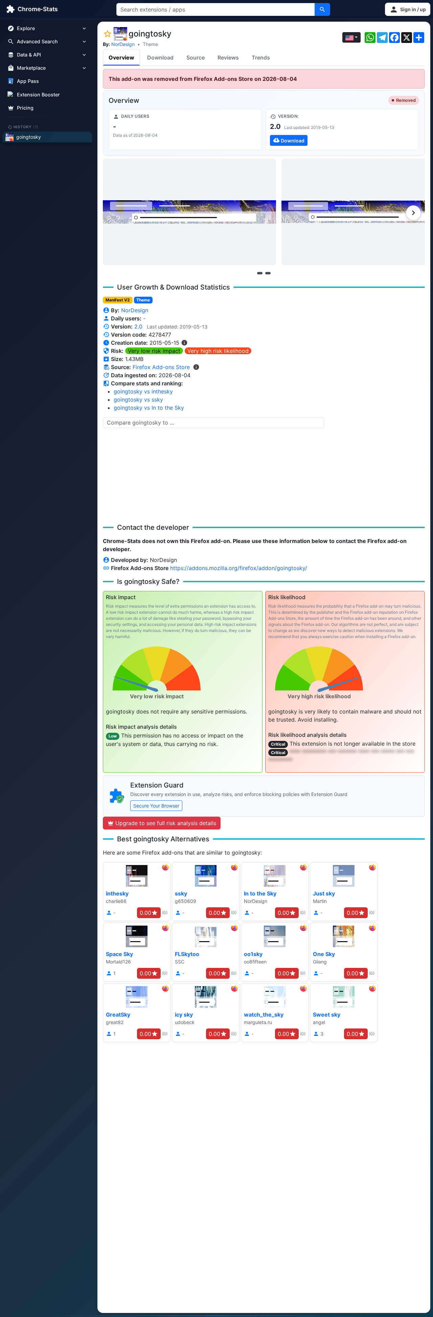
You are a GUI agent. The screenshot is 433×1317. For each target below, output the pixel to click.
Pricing (25, 108)
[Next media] (413, 212)
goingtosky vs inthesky (143, 391)
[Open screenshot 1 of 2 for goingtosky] (189, 212)
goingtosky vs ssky (138, 399)
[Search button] (322, 9)
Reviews (228, 57)
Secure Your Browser (156, 806)
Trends (261, 57)
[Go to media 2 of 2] (268, 273)
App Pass (28, 81)
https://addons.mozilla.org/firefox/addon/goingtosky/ (238, 568)
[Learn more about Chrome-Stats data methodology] (196, 367)
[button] (407, 9)
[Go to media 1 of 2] (260, 273)
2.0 (138, 326)
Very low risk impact (154, 350)
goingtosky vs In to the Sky (149, 407)
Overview (121, 57)
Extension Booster (38, 94)
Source (195, 57)
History (26, 126)
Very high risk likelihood (218, 350)
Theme (150, 44)
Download (160, 57)
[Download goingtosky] (342, 129)
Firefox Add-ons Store (161, 367)
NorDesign (123, 44)
